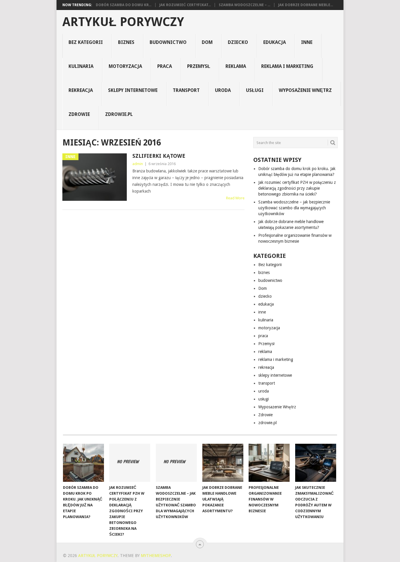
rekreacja (81, 90)
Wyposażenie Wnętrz (305, 90)
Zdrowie (79, 114)
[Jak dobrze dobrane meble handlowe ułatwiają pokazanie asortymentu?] (222, 463)
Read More (235, 198)
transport (186, 90)
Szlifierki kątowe (158, 156)
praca (164, 66)
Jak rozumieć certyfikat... (185, 5)
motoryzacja (125, 66)
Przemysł (198, 66)
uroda (223, 90)
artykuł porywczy (123, 22)
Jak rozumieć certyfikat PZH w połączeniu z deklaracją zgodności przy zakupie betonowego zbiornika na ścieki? (297, 188)
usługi (255, 90)
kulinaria (81, 66)
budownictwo (168, 42)
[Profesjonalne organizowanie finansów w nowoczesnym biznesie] (269, 463)
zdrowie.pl (119, 114)
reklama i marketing (287, 66)
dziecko (238, 42)
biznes (126, 42)
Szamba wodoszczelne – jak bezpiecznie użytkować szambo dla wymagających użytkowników (294, 208)
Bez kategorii (86, 42)
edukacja (274, 42)
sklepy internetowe (133, 90)
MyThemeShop (156, 555)
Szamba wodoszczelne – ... (244, 5)
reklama (235, 66)
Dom (207, 42)
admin (137, 164)
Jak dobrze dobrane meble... (305, 5)
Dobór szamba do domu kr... (123, 5)
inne (306, 42)
